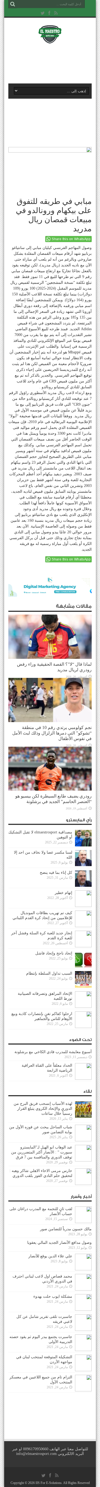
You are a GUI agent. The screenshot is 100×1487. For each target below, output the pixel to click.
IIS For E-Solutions (49, 1483)
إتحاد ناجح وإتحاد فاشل (53, 953)
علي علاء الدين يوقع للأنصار (50, 1256)
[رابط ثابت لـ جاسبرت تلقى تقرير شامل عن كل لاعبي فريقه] (83, 1330)
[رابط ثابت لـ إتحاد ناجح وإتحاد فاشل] (83, 966)
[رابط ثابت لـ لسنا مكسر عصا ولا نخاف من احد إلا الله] (83, 865)
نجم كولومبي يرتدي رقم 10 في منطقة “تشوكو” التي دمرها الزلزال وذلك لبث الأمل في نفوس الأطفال (52, 733)
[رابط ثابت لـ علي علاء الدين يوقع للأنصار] (83, 1269)
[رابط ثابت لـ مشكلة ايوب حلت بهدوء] (83, 1309)
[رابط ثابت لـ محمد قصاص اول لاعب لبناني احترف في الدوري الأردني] (83, 1289)
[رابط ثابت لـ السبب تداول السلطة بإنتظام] (83, 986)
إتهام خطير (63, 893)
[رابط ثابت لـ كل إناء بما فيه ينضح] (83, 885)
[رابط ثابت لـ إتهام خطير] (83, 906)
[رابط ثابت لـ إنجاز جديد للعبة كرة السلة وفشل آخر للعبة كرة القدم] (83, 946)
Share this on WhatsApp (71, 239)
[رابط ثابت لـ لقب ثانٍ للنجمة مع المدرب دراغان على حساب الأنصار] (83, 1222)
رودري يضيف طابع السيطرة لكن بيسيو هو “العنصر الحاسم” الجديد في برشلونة (53, 798)
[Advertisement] (52, 63)
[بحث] (12, 4)
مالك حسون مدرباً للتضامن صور (66, 1229)
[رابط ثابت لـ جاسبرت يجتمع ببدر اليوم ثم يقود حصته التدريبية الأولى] (83, 1350)
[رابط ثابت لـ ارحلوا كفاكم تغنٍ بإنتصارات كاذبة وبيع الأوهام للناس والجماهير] (83, 1027)
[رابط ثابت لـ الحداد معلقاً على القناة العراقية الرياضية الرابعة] (83, 1078)
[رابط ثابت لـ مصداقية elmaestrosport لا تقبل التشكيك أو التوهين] (83, 845)
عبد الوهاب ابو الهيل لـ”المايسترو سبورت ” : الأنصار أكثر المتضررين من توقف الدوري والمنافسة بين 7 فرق (41, 1152)
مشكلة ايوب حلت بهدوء (52, 1296)
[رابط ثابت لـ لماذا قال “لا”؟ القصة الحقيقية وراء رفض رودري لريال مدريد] (50, 657)
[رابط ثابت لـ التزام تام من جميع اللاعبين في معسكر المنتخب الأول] (83, 1390)
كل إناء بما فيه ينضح (56, 872)
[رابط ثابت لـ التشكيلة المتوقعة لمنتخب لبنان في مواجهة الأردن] (83, 1370)
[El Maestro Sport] (50, 39)
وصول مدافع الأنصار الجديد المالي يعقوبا (59, 1243)
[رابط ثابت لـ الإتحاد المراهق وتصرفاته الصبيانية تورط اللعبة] (83, 1007)
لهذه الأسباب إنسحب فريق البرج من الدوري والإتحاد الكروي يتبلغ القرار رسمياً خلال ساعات (43, 1109)
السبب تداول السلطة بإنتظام (49, 973)
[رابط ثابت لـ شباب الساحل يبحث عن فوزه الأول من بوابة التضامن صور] (83, 1140)
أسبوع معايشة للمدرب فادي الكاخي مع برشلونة (51, 1052)
